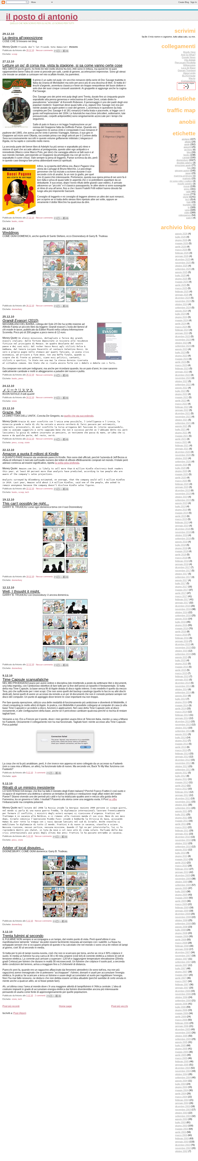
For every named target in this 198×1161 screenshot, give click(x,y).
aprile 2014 (180, 708)
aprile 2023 (180, 362)
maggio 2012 (181, 782)
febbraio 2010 (182, 869)
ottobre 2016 (181, 612)
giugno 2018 (181, 548)
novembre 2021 (183, 416)
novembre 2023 (183, 339)
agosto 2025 (181, 272)
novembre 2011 (183, 801)
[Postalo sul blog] (58, 50)
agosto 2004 (181, 1080)
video (187, 212)
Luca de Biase (188, 67)
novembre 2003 (183, 1109)
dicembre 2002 (182, 1145)
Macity (192, 78)
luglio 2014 (180, 699)
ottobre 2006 (181, 997)
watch (189, 217)
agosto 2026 (181, 233)
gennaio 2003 (182, 1141)
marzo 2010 (181, 865)
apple (14, 776)
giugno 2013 (181, 740)
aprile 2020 (180, 477)
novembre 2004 (183, 1071)
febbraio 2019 (182, 522)
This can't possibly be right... (25, 503)
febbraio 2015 (182, 676)
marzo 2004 (181, 1096)
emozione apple (183, 165)
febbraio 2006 (182, 1023)
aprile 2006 (180, 1016)
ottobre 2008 (181, 920)
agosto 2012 (181, 772)
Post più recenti (10, 1006)
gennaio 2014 (182, 718)
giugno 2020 (181, 471)
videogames (185, 215)
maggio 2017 (181, 590)
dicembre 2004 (182, 1068)
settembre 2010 (183, 846)
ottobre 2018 (181, 535)
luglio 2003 (180, 1122)
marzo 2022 (181, 403)
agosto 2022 (181, 387)
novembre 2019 (183, 493)
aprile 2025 (180, 285)
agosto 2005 (181, 1042)
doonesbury (17, 309)
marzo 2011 (181, 827)
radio (188, 191)
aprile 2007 (180, 978)
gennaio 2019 (182, 525)
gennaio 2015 (182, 679)
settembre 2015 (183, 654)
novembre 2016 (183, 609)
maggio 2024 (181, 320)
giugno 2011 (181, 817)
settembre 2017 (183, 577)
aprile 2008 (180, 939)
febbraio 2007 (182, 984)
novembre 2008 (183, 917)
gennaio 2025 (182, 294)
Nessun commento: (45, 50)
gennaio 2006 (182, 1026)
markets (187, 178)
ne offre (113, 799)
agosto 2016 (181, 618)
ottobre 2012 (181, 766)
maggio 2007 (181, 975)
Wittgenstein (189, 65)
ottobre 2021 (181, 420)
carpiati (186, 157)
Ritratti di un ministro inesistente (28, 787)
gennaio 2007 (182, 987)
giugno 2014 (181, 702)
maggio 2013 (181, 743)
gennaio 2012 (182, 795)
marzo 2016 (181, 634)
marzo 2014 (181, 711)
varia (187, 210)
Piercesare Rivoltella (185, 62)
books (14, 221)
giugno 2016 (181, 625)
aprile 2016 (180, 631)
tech (27, 492)
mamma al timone (183, 175)
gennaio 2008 (182, 949)
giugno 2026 (181, 240)
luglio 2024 (180, 314)
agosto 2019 (181, 503)
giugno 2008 (181, 933)
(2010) (20, 320)
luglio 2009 (180, 891)
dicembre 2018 (182, 529)
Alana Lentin (189, 73)
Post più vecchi (119, 1006)
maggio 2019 (181, 513)
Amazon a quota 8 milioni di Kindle (30, 454)
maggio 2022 (181, 397)
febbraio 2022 (182, 407)
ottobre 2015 (181, 650)
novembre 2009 (183, 878)
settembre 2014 (183, 692)
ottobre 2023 (181, 343)
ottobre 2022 (181, 381)
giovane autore (182, 170)
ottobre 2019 (181, 496)
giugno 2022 (181, 394)
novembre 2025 (183, 262)
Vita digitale (190, 60)
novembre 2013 (183, 724)
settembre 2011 (183, 808)
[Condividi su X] (61, 50)
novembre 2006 (183, 994)
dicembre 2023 (182, 336)
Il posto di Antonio (42, 16)
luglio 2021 (180, 429)
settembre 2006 (183, 1000)
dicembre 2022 (182, 375)
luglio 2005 (180, 1045)
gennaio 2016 (182, 641)
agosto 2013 (181, 734)
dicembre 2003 (182, 1106)
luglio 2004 (180, 1084)
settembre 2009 (183, 885)
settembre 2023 (183, 346)
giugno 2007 (181, 971)
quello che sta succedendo (78, 416)
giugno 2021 (181, 432)
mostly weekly (185, 183)
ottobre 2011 (181, 804)
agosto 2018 (181, 541)
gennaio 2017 (182, 602)
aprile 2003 (180, 1132)
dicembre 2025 (182, 259)
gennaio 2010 (182, 872)
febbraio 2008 (182, 946)
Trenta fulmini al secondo (22, 936)
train (189, 202)
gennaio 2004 (182, 1103)
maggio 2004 (181, 1090)
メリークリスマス (17, 390)
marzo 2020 (181, 480)
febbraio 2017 (182, 599)
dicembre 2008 (182, 913)
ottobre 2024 (181, 304)
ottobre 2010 (181, 843)
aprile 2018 (180, 554)
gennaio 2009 (182, 910)
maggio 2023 (181, 359)
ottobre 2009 (181, 881)
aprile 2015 (180, 670)
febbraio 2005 (182, 1061)
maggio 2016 (181, 628)
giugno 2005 (181, 1048)
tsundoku (187, 204)
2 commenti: (41, 995)
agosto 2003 (181, 1119)
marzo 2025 (181, 288)
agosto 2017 (181, 580)
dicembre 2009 (182, 875)
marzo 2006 (181, 1019)
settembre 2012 (183, 769)
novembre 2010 (183, 840)
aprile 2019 (180, 516)
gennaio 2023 (182, 371)
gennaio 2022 (182, 410)
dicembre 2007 (182, 952)
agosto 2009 (181, 888)
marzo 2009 (181, 904)
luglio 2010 (180, 853)
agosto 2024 (181, 310)
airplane (186, 139)
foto (189, 168)
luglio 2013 (180, 737)
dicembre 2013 (182, 721)
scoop (14, 54)
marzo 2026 (181, 249)
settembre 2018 (183, 538)
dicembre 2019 (182, 490)
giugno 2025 (181, 278)
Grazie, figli (11, 412)
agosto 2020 (181, 464)
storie (20, 221)
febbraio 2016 (182, 638)
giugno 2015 (181, 663)
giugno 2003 (181, 1125)
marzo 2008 (181, 942)
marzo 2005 (181, 1058)
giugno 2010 (181, 856)
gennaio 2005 (182, 1064)
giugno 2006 (181, 1010)
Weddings (10, 232)
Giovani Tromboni (187, 70)
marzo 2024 (181, 326)
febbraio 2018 (182, 561)
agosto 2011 (181, 811)
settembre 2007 (183, 962)
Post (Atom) (19, 1013)
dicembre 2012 (182, 760)
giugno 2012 (181, 779)
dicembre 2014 (182, 683)
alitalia (188, 141)
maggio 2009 (181, 897)
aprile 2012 (180, 785)
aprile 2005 (180, 1055)
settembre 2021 (183, 423)
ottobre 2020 (181, 458)
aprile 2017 (180, 593)
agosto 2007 (181, 965)
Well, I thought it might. (21, 591)
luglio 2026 (180, 237)
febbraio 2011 (182, 830)
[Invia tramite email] (55, 50)
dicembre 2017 (182, 567)
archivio (188, 149)
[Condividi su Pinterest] (67, 50)
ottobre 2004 (181, 1074)
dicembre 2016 (182, 606)
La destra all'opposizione (22, 38)
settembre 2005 (183, 1039)
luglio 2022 (180, 391)
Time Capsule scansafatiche (25, 679)
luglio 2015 (180, 660)
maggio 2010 (181, 859)
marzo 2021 (181, 442)
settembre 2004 (183, 1077)
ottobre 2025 (181, 265)
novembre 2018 (183, 532)
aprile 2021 (180, 439)
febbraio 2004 (182, 1100)
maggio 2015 (181, 667)
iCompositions (188, 81)
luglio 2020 (180, 468)
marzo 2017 (181, 596)
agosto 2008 (181, 926)
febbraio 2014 (182, 715)
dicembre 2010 (182, 837)
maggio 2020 (181, 474)
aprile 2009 (180, 901)
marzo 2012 (181, 788)
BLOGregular (189, 75)
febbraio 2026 (182, 253)
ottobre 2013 (181, 727)
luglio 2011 (180, 814)
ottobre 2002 (181, 1151)
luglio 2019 (180, 506)
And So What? (188, 54)
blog (189, 152)
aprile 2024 (180, 323)
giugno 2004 (181, 1087)
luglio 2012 (180, 776)
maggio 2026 (181, 243)
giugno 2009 (181, 894)
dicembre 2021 (182, 413)
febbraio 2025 (182, 291)
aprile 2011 (180, 824)
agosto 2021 (181, 426)
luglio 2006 (180, 1007)
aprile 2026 (180, 246)
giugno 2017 (181, 586)
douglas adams (184, 162)
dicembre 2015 (182, 644)
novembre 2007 (183, 955)
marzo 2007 (181, 981)
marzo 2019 (181, 519)
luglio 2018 (180, 545)
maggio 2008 (181, 936)
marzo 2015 (181, 673)
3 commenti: (41, 772)
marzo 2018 (181, 557)
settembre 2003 (183, 1116)
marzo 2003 (181, 1135)
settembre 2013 (183, 731)
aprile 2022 (180, 400)
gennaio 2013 (182, 756)
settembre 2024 (183, 307)
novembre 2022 (183, 378)
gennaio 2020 (182, 487)
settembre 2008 (183, 923)
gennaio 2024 (182, 333)
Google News (189, 57)
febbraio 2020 (182, 484)
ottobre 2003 (181, 1112)
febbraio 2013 (182, 753)
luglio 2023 (180, 352)
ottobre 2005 (181, 1036)
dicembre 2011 (182, 798)
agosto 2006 (181, 1003)
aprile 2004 (180, 1093)
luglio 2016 (180, 622)
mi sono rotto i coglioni (181, 181)
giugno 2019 (181, 509)
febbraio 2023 (182, 368)
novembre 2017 (183, 570)
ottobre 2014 (181, 689)
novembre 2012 (183, 763)
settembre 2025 (183, 269)
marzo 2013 (181, 750)
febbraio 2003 (182, 1138)
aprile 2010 (180, 862)
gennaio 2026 (182, 256)
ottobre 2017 (181, 573)
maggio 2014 (181, 705)
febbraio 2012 (182, 792)
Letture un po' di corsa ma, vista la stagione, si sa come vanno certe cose (62, 65)
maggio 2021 (181, 436)
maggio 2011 (181, 820)
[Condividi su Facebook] (64, 50)
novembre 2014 (183, 686)
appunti (187, 147)
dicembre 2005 (182, 1029)
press (20, 378)
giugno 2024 (181, 317)
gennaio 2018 (182, 564)
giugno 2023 (181, 355)
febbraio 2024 (182, 330)
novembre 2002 (183, 1148)
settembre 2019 (183, 500)
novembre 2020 (183, 455)
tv (189, 207)
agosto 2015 (181, 657)
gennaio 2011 (181, 833)
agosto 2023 (181, 349)
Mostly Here (189, 52)
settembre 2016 (183, 615)
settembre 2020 (183, 461)
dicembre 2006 (182, 991)
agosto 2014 (181, 695)
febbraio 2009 (182, 907)
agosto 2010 (181, 849)
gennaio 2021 (182, 448)
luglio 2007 (180, 968)
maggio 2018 (181, 551)
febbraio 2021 (182, 445)
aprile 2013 (180, 747)
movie (186, 186)
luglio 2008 (180, 930)
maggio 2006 (181, 1013)
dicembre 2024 (182, 297)
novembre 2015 (183, 647)
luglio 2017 (180, 583)
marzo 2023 (181, 365)
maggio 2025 (181, 281)
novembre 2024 (183, 301)
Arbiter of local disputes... (23, 848)
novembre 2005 (183, 1032)
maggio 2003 (181, 1129)
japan (188, 173)
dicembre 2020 (182, 452)
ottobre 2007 (181, 959)
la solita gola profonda (67, 463)
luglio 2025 (180, 275)
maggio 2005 (181, 1052)
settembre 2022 (183, 384)
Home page (65, 1006)
